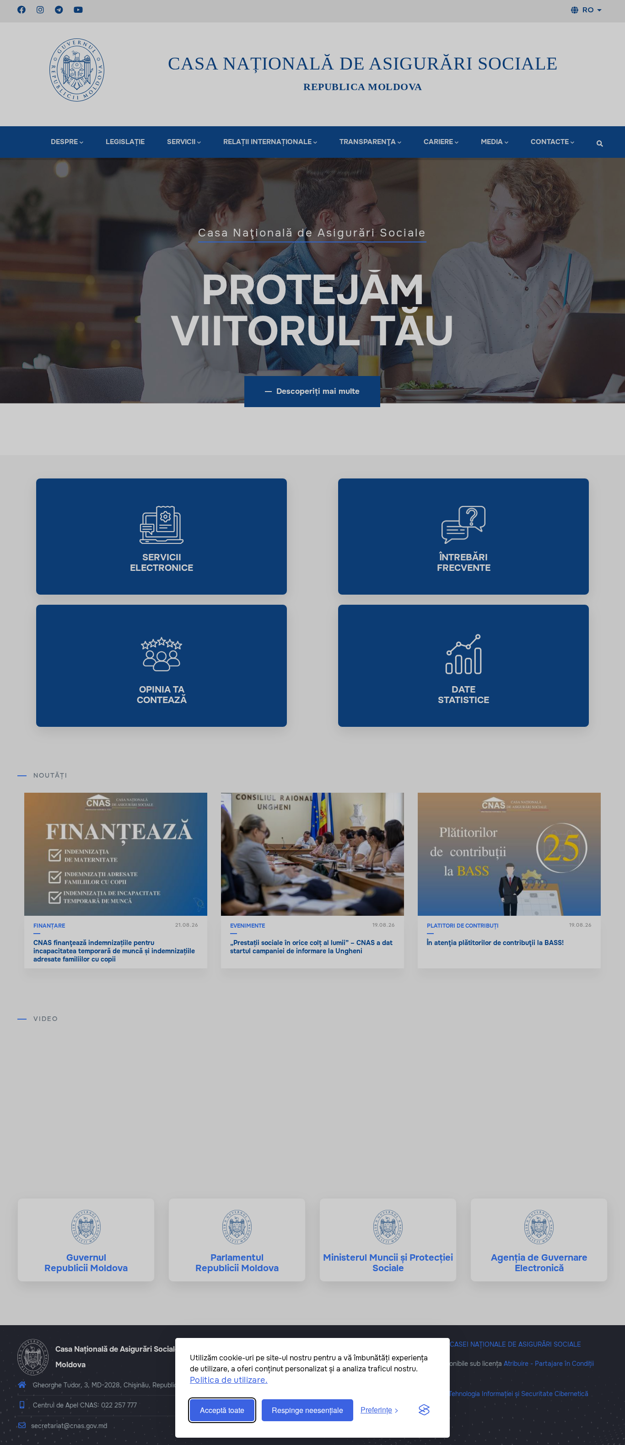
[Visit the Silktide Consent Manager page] (424, 1410)
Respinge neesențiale (307, 1410)
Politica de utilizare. (229, 1380)
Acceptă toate (222, 1410)
